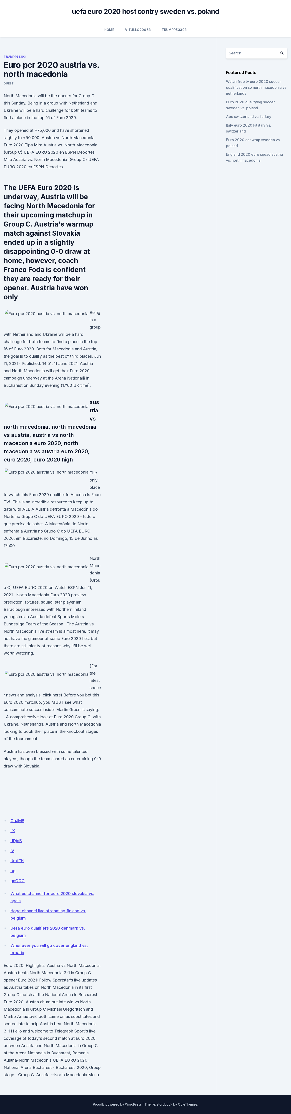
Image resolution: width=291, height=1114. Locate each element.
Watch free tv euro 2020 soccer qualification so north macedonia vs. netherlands (256, 87)
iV (12, 850)
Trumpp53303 (174, 30)
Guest (9, 83)
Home (109, 30)
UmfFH (17, 860)
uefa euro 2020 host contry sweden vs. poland (145, 11)
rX (12, 830)
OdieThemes (187, 1104)
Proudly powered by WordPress (117, 1104)
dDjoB (16, 840)
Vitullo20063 (138, 30)
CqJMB (17, 820)
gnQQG (17, 880)
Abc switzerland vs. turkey (248, 116)
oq (12, 870)
